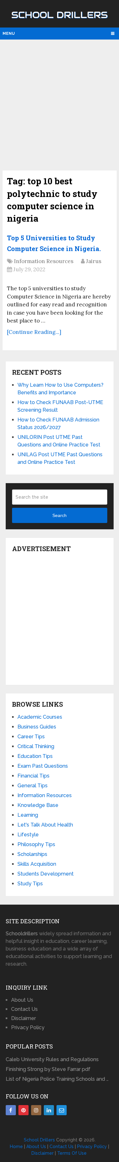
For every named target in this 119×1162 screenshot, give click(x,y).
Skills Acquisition (36, 864)
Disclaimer (23, 1018)
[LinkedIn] (49, 1110)
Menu (9, 33)
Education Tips (35, 756)
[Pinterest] (23, 1110)
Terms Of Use (72, 1153)
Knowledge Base (37, 805)
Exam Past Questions (42, 766)
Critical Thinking (35, 746)
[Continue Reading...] (34, 332)
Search (59, 515)
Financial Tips (33, 776)
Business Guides (36, 727)
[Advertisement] (59, 104)
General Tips (32, 786)
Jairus (93, 261)
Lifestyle (28, 835)
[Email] (61, 1110)
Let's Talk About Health (45, 825)
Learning (27, 815)
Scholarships (32, 854)
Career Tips (31, 737)
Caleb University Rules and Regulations (52, 1059)
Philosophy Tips (36, 844)
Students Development (45, 874)
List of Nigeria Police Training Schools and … (57, 1079)
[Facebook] (11, 1110)
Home (16, 1146)
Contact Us (24, 1009)
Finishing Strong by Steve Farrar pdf (49, 1069)
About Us (22, 1000)
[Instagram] (36, 1110)
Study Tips (30, 884)
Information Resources (43, 261)
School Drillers (59, 15)
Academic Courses (39, 717)
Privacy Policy (27, 1027)
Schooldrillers (22, 934)
